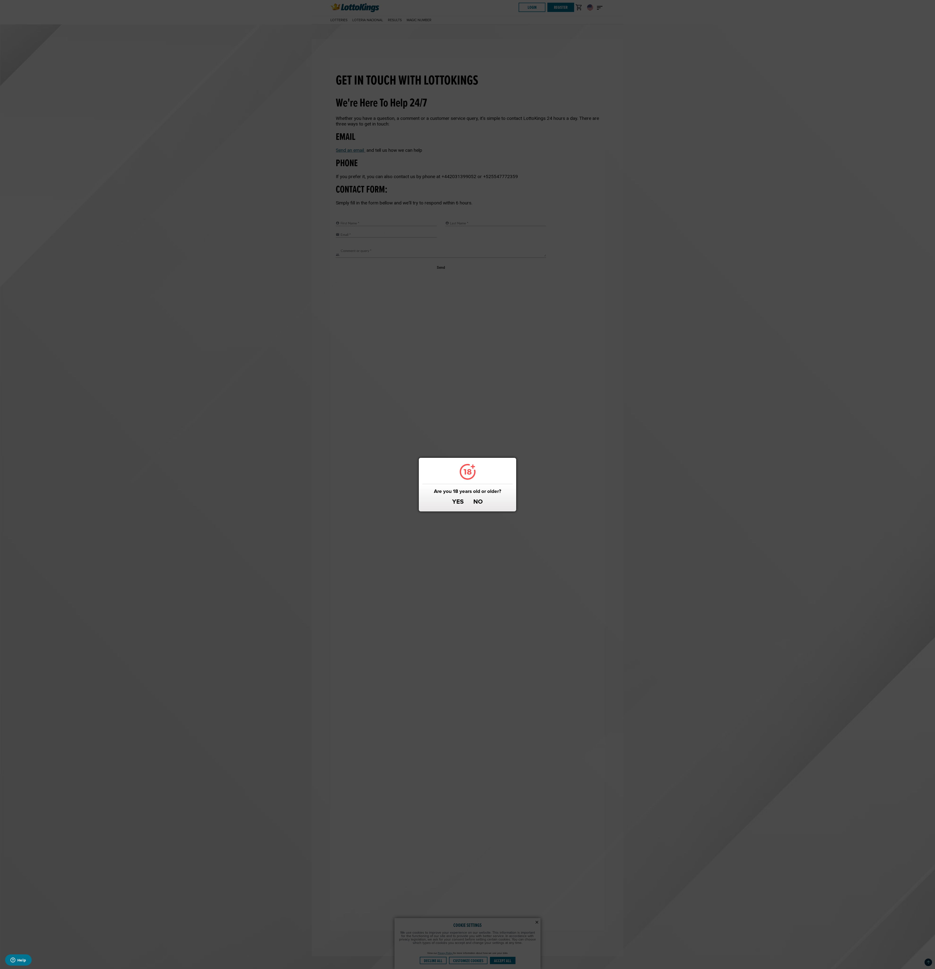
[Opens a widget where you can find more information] (18, 960)
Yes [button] (458, 502)
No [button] (478, 502)
